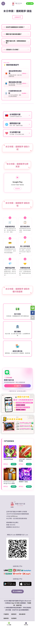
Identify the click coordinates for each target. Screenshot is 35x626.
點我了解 (17, 386)
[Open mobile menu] (3, 3)
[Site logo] (16, 3)
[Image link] (17, 504)
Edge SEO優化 (15, 603)
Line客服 (31, 3)
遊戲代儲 (19, 605)
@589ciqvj (14, 516)
